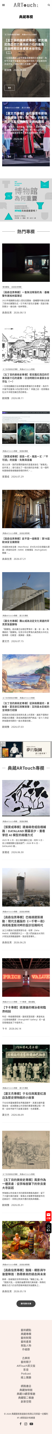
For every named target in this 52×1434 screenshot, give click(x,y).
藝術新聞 (26, 1337)
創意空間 (26, 1401)
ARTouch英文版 (26, 1365)
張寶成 (5, 476)
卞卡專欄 (22, 1002)
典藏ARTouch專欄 (29, 34)
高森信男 (7, 312)
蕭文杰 (8, 138)
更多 (9, 88)
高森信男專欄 (16, 287)
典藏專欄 (26, 1334)
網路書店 (26, 1386)
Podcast (26, 1373)
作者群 (26, 1349)
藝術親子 (26, 1362)
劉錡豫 (8, 70)
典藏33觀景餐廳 (26, 1394)
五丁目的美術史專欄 (12, 34)
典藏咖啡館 (25, 1390)
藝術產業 (26, 1341)
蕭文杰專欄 (26, 108)
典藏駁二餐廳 (26, 1397)
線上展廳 (26, 1377)
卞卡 (4, 1028)
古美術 (26, 1358)
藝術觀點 (6, 287)
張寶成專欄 (23, 451)
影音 (26, 1369)
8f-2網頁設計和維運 (26, 1417)
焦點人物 (26, 1345)
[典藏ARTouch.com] (26, 5)
